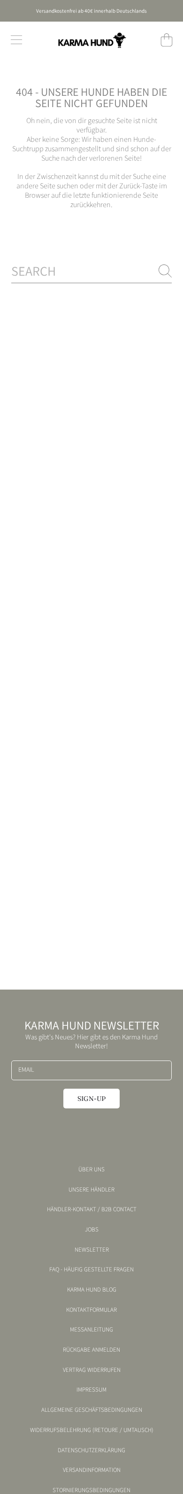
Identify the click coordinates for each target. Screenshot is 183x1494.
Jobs (92, 1229)
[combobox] (91, 270)
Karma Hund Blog (91, 1289)
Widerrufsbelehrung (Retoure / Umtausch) (91, 1430)
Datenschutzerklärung (91, 1450)
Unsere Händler (91, 1189)
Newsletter (92, 1250)
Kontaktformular (91, 1310)
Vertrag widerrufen (92, 1370)
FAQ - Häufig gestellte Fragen (91, 1269)
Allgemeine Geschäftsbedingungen (91, 1410)
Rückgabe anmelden (91, 1350)
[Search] (165, 271)
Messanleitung (91, 1329)
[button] (16, 40)
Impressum (91, 1390)
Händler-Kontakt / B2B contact (92, 1209)
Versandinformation (92, 1470)
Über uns (91, 1169)
